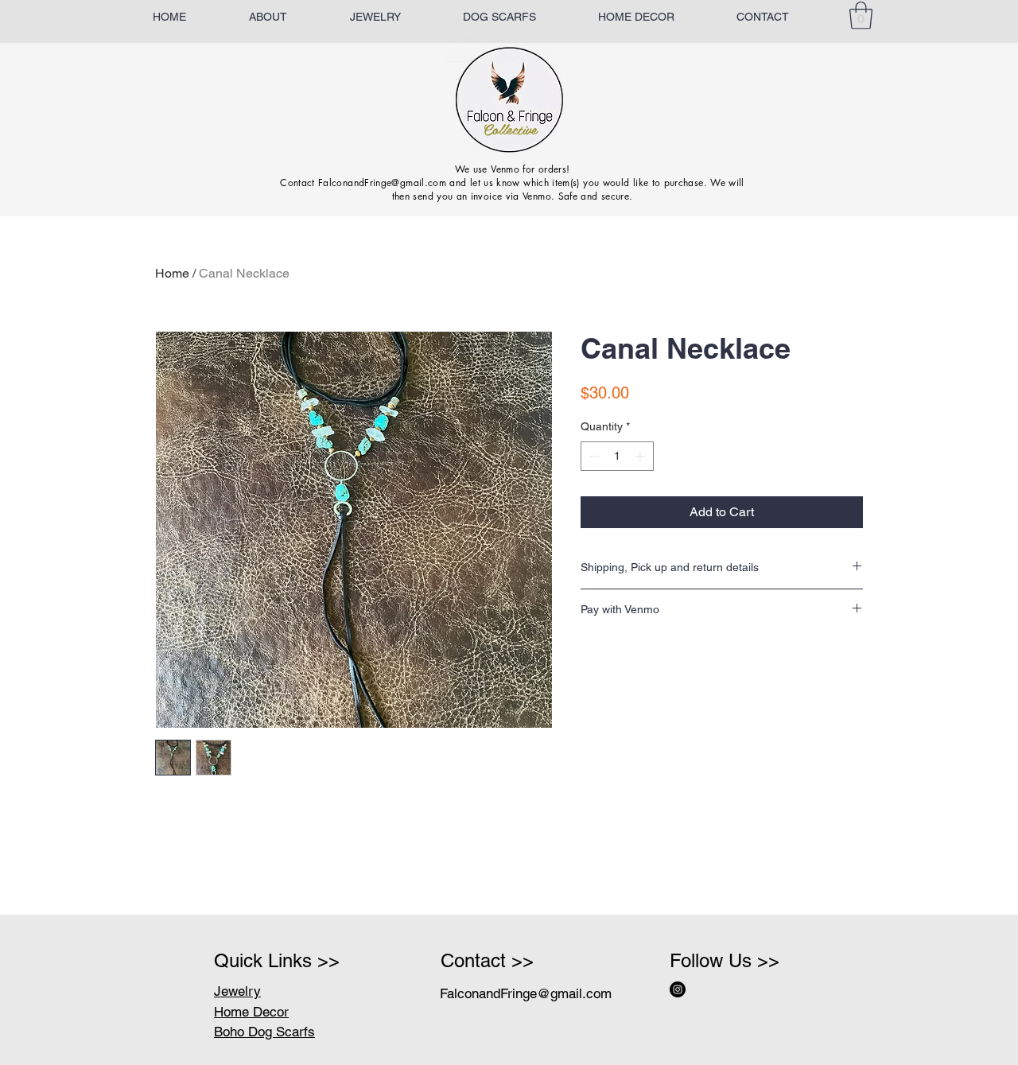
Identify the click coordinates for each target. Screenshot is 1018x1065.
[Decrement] (593, 456)
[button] (860, 15)
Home (172, 273)
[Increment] (641, 456)
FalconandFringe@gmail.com (526, 993)
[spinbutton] (617, 456)
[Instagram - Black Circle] (678, 989)
